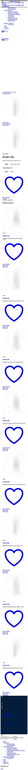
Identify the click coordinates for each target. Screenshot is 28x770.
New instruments (8, 715)
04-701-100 (5, 122)
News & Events (8, 723)
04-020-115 (6, 235)
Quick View (5, 266)
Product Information (9, 716)
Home (4, 92)
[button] (5, 265)
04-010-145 (6, 604)
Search (15, 736)
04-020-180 (6, 420)
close (2, 768)
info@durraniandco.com (14, 1)
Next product (6, 125)
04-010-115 (6, 298)
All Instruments (8, 714)
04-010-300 (6, 359)
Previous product (7, 93)
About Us (6, 725)
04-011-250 (6, 543)
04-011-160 (6, 665)
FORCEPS (7, 92)
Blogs (5, 724)
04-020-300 (6, 482)
